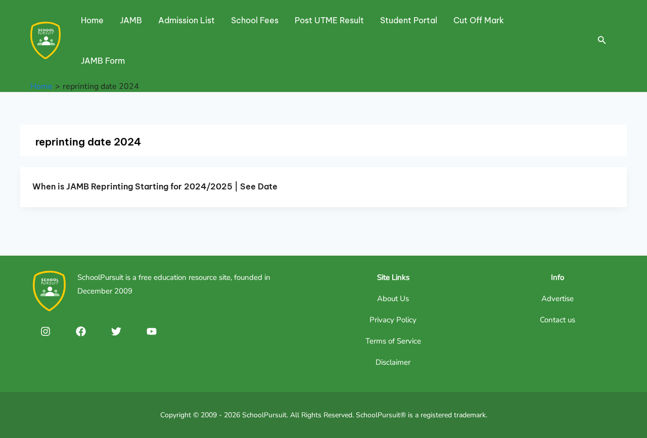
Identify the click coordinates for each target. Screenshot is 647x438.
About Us (393, 299)
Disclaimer (393, 362)
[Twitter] (116, 331)
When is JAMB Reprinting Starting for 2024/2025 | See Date (155, 186)
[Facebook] (81, 331)
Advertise (557, 299)
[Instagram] (45, 331)
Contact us (557, 320)
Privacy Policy (393, 320)
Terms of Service (393, 341)
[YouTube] (152, 331)
